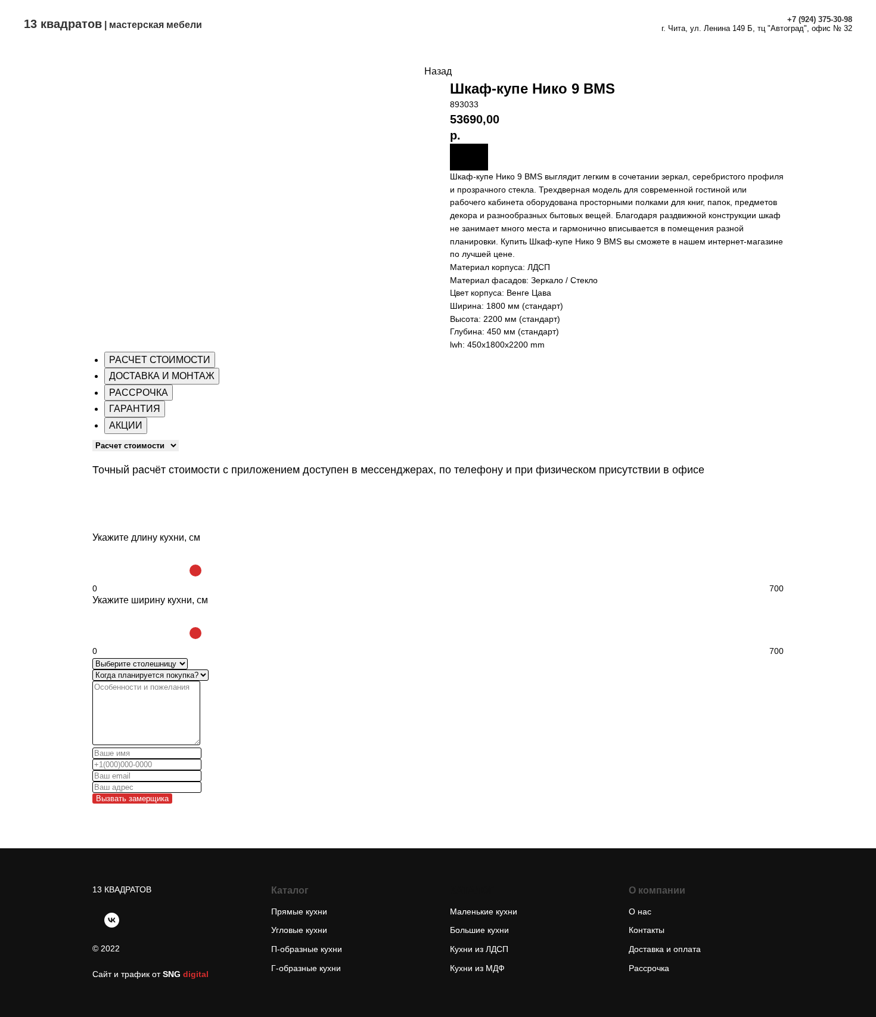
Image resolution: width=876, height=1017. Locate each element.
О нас (405, 29)
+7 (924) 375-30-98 (819, 19)
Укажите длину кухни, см (146, 537)
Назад (438, 71)
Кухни (305, 18)
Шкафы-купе (368, 18)
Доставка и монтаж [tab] (162, 376)
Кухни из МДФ (477, 968)
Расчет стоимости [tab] (159, 360)
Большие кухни (479, 930)
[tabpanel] (438, 465)
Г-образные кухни (306, 968)
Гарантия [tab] (134, 409)
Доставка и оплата (461, 18)
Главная (254, 18)
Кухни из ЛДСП (479, 949)
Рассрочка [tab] (138, 392)
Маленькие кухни (483, 911)
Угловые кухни (299, 930)
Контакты (459, 29)
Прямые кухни (299, 911)
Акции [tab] (125, 425)
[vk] (111, 920)
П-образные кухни (306, 949)
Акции (537, 18)
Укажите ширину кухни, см (150, 600)
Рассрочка (595, 18)
